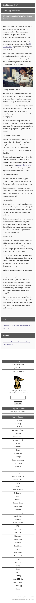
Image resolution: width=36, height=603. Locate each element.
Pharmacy (18, 536)
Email (18, 450)
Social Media (18, 579)
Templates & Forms (18, 368)
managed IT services (24, 165)
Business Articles (18, 371)
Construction (18, 437)
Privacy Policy (30, 599)
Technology (18, 493)
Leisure (18, 510)
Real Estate (18, 552)
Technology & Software (11, 11)
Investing (18, 500)
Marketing (18, 516)
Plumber (18, 543)
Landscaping (18, 506)
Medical (18, 519)
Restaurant (18, 556)
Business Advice (18, 430)
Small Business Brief (10, 5)
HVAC (18, 483)
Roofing (18, 562)
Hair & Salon (18, 480)
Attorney (18, 424)
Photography (18, 539)
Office (18, 526)
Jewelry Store (18, 503)
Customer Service (18, 440)
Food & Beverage (18, 476)
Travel (18, 589)
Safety (18, 566)
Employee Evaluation (18, 412)
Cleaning (18, 433)
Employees (18, 453)
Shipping (18, 576)
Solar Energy (18, 582)
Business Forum (18, 364)
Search (18, 572)
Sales (18, 569)
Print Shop (18, 546)
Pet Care (18, 533)
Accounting (18, 420)
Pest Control (18, 529)
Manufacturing (18, 513)
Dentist (18, 443)
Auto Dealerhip (18, 427)
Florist (18, 473)
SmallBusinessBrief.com (18, 599)
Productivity (18, 549)
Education (18, 447)
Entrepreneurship (18, 460)
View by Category (18, 417)
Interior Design (18, 490)
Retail (18, 559)
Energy (18, 457)
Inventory (18, 496)
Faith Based (18, 463)
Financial (18, 467)
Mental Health (18, 523)
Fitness (18, 470)
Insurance (18, 486)
